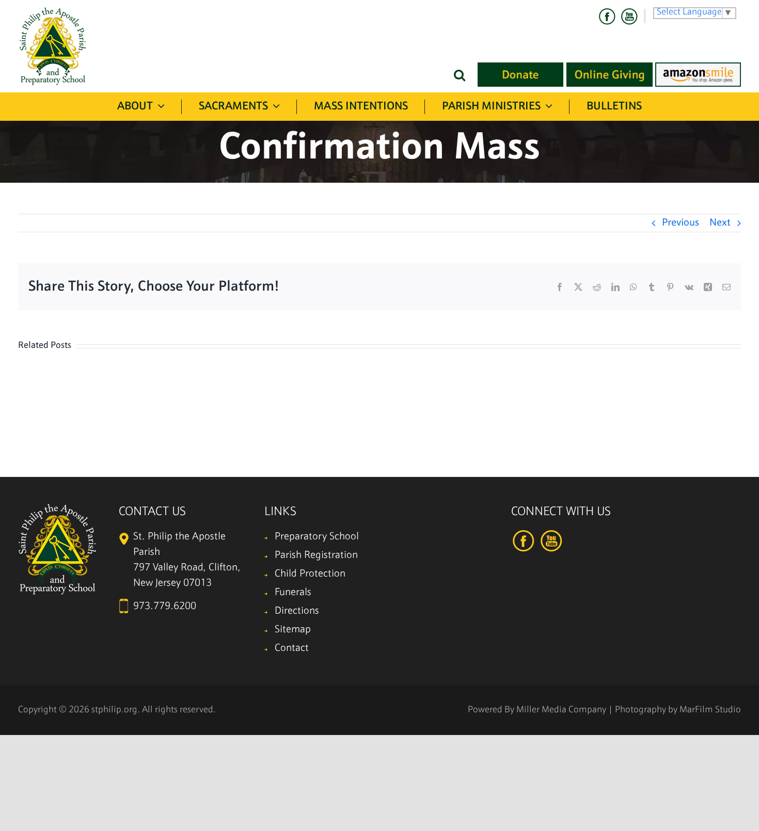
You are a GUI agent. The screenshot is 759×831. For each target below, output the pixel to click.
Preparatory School (317, 537)
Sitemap (293, 630)
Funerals (293, 592)
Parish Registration (316, 555)
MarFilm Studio (710, 710)
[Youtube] (629, 16)
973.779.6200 (164, 606)
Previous (680, 223)
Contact (292, 648)
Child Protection (310, 574)
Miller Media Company (561, 710)
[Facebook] (607, 16)
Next (720, 223)
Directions (297, 611)
